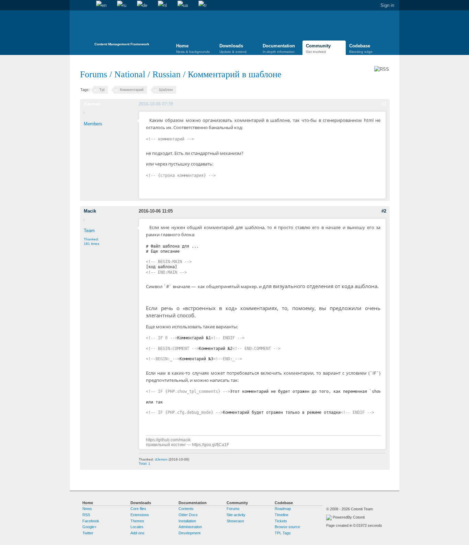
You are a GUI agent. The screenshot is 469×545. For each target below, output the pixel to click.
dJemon (92, 103)
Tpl (101, 90)
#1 (383, 103)
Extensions (139, 515)
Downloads (233, 48)
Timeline (281, 515)
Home (75, 5)
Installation (187, 521)
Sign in (387, 5)
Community (318, 48)
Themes (137, 521)
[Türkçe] (202, 5)
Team (89, 230)
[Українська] (182, 5)
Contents (186, 509)
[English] (101, 5)
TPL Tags (283, 533)
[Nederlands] (162, 5)
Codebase (361, 48)
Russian (166, 74)
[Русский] (121, 5)
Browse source (287, 527)
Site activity (236, 515)
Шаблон (166, 90)
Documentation (279, 48)
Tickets (281, 521)
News (87, 509)
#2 (383, 211)
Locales (137, 527)
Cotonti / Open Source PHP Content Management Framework (122, 30)
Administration (190, 527)
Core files (138, 509)
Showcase (235, 521)
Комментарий (132, 90)
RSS (86, 515)
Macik (90, 211)
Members (93, 123)
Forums (93, 74)
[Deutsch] (142, 5)
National (129, 74)
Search (85, 5)
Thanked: (91, 241)
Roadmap (283, 509)
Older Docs (188, 515)
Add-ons (137, 533)
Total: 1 (144, 463)
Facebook (90, 521)
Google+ (89, 527)
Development (190, 533)
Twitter (87, 533)
